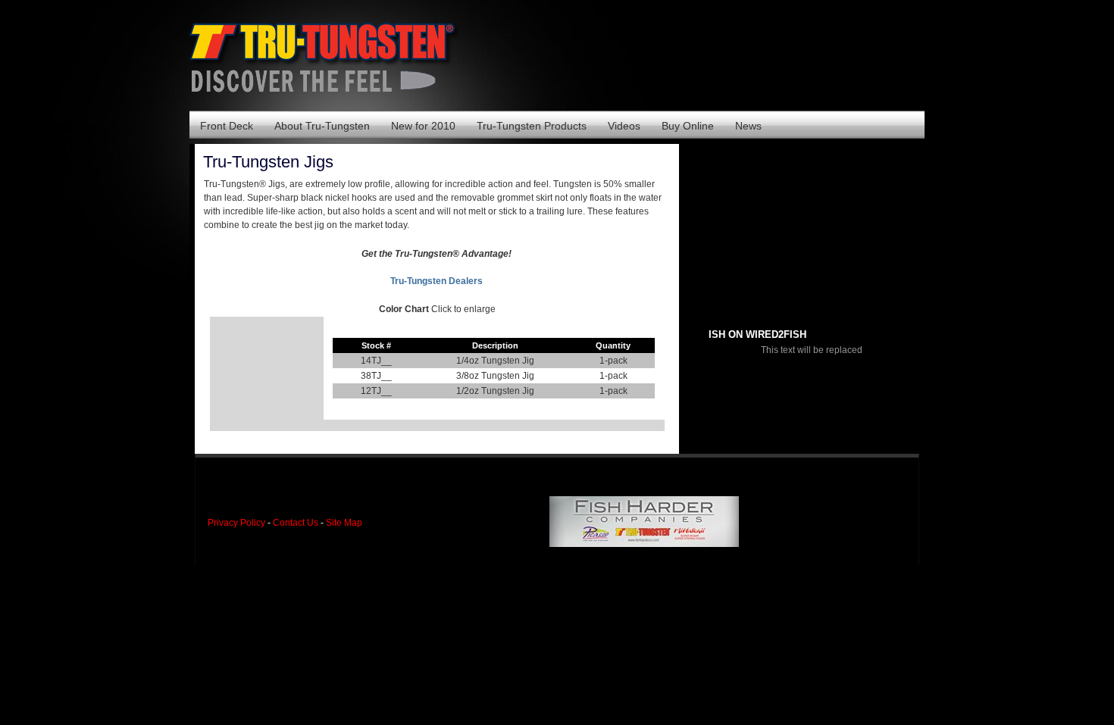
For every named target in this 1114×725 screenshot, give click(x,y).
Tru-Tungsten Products (532, 126)
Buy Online (688, 126)
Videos (624, 126)
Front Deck (226, 126)
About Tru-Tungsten (322, 126)
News (748, 126)
